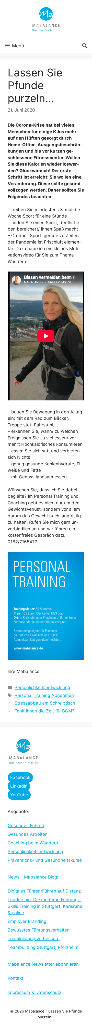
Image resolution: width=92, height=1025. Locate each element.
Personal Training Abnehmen (44, 695)
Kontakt (15, 978)
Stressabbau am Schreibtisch (45, 703)
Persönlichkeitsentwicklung (42, 687)
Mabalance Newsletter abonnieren (43, 964)
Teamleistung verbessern (34, 938)
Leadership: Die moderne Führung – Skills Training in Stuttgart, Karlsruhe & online (45, 906)
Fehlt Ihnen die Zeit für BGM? (44, 710)
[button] (84, 45)
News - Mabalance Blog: (33, 877)
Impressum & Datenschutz (34, 992)
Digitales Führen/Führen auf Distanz (44, 891)
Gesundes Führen (26, 825)
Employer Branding (27, 921)
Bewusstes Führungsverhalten (39, 930)
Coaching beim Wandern (33, 842)
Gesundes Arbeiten (28, 834)
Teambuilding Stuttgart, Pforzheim (43, 947)
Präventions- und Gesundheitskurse (45, 860)
